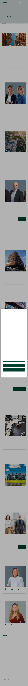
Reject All (14, 371)
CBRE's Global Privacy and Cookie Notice (12, 361)
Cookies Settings (14, 375)
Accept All (14, 367)
